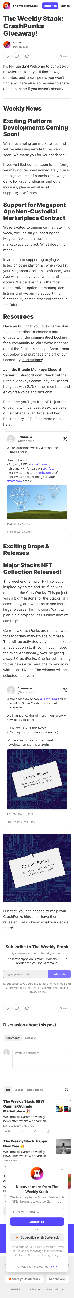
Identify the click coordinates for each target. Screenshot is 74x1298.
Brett (16, 1160)
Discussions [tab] (35, 1090)
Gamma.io (19, 42)
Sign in (65, 6)
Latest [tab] (19, 1090)
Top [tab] (8, 1090)
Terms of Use (57, 983)
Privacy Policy (50, 1255)
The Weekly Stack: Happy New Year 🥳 (25, 1143)
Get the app (57, 1279)
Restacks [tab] (30, 1038)
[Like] (7, 56)
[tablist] (21, 1038)
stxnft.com (52, 271)
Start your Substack (26, 1279)
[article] (37, 1116)
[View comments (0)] (17, 56)
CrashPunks (36, 593)
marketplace (48, 144)
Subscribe (50, 6)
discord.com (32, 375)
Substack (16, 1289)
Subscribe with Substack (40, 1237)
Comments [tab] (13, 1038)
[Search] (66, 1090)
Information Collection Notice (45, 988)
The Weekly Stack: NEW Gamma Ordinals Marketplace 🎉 (23, 1106)
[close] (62, 1168)
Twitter (27, 670)
